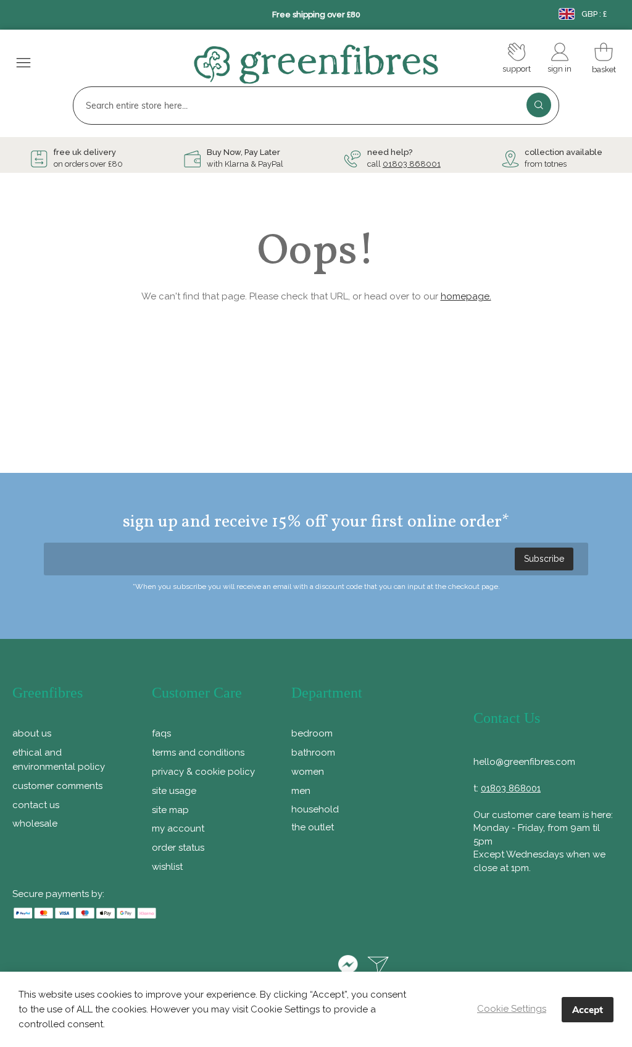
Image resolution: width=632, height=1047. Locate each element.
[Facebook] (245, 967)
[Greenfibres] (316, 64)
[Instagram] (316, 967)
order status (178, 847)
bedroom (312, 733)
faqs (161, 733)
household (315, 809)
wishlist (167, 866)
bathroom (313, 752)
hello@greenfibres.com (524, 761)
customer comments (57, 785)
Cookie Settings (511, 1008)
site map (170, 809)
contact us (35, 805)
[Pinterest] (281, 967)
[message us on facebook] (348, 966)
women (307, 771)
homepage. (466, 296)
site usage (174, 790)
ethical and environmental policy (58, 759)
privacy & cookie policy (203, 771)
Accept (587, 1010)
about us (31, 733)
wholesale (34, 823)
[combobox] (316, 105)
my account (178, 828)
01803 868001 (412, 164)
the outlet (312, 827)
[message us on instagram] (378, 966)
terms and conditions (198, 752)
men (300, 790)
